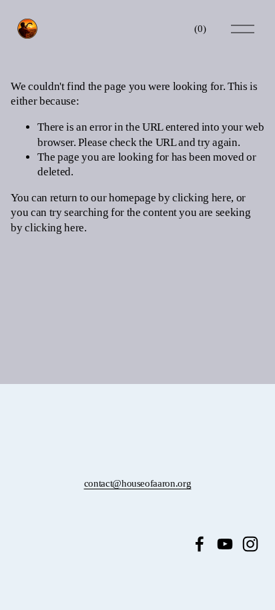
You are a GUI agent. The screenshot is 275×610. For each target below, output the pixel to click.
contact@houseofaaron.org (138, 483)
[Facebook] (200, 544)
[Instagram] (250, 544)
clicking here (202, 197)
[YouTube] (225, 544)
